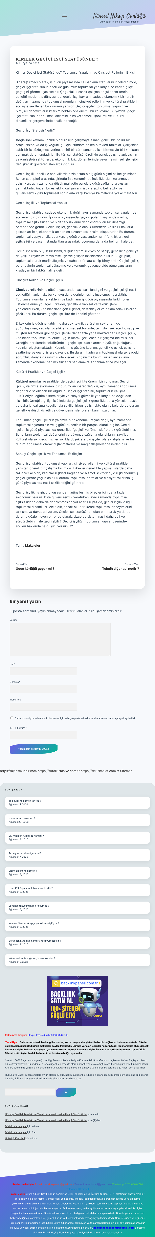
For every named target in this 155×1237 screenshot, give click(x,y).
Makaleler (33, 545)
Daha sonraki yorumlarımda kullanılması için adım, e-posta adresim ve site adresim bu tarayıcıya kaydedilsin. (76, 718)
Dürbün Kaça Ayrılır (16, 1126)
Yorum (13, 619)
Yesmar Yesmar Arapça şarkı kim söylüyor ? (34, 923)
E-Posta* (15, 681)
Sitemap (126, 771)
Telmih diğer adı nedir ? (120, 569)
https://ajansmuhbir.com (18, 771)
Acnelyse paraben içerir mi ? (25, 853)
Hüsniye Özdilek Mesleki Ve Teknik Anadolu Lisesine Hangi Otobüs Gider (46, 1114)
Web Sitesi (15, 699)
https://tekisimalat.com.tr (100, 771)
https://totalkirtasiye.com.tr (59, 771)
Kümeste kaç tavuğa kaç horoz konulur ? (32, 958)
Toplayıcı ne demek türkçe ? (25, 800)
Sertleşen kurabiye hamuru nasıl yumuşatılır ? (35, 940)
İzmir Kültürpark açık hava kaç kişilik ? (31, 888)
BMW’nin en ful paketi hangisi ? (26, 835)
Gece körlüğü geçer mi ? (35, 569)
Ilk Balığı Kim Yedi (15, 1138)
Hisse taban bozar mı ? (22, 818)
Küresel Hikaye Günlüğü (119, 16)
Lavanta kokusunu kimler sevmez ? (29, 905)
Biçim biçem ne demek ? (23, 870)
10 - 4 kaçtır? (18, 727)
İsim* (12, 664)
